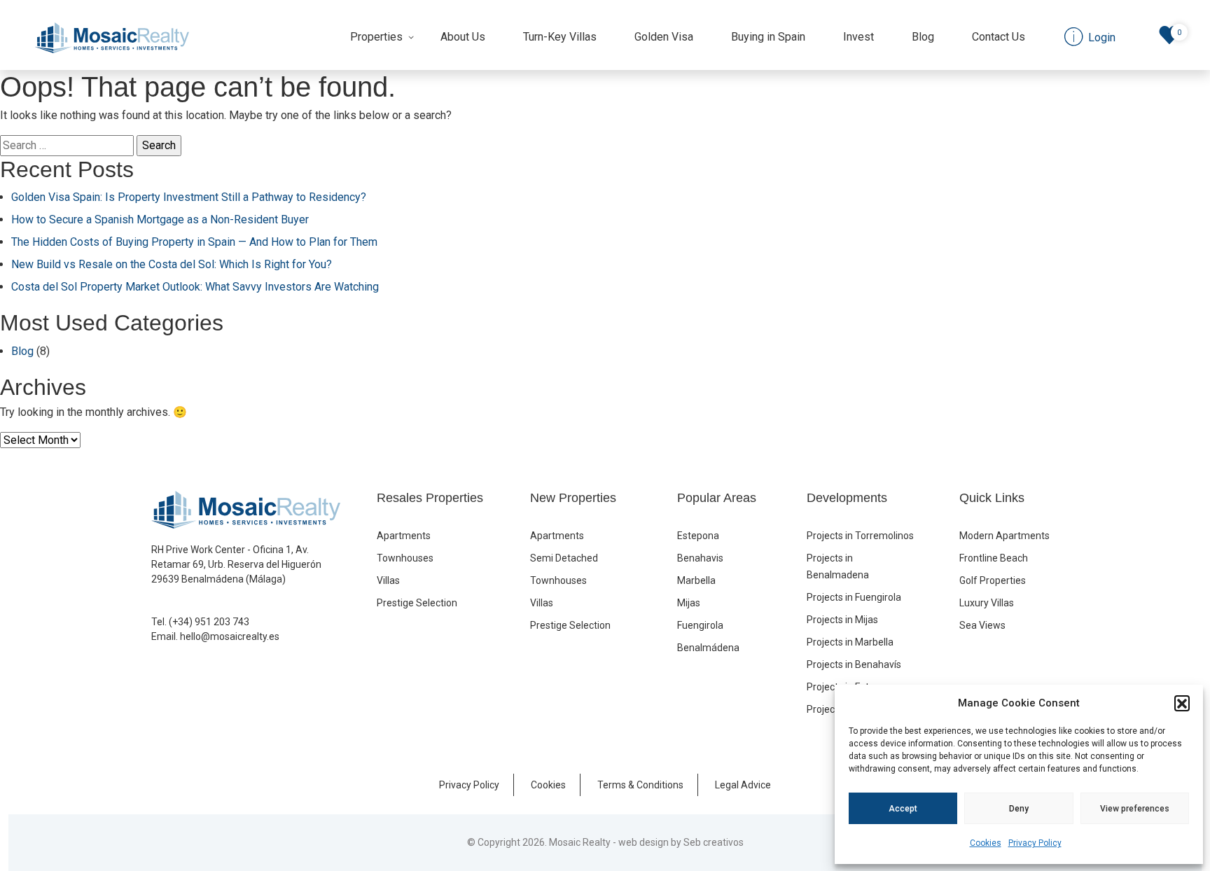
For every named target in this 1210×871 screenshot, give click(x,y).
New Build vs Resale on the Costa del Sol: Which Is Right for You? (171, 264)
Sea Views (982, 625)
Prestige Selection (417, 602)
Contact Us (998, 36)
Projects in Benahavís (854, 664)
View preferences (1134, 809)
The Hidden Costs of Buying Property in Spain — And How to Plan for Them (194, 242)
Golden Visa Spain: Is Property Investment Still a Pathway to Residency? (188, 197)
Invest (858, 36)
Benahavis (700, 558)
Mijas (688, 602)
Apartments (404, 535)
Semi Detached (564, 558)
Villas (388, 580)
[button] (1182, 703)
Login (1100, 37)
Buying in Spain (768, 36)
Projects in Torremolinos (860, 535)
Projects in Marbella (850, 642)
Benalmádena (708, 647)
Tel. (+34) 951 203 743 (200, 621)
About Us (462, 36)
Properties (376, 36)
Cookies (985, 843)
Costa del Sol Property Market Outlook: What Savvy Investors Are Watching (195, 286)
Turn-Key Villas (560, 36)
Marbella (696, 580)
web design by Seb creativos (681, 842)
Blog (923, 36)
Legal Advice (743, 784)
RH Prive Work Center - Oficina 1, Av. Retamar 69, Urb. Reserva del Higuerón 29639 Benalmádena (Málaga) (236, 564)
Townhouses (405, 558)
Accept (903, 809)
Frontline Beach (993, 558)
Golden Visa (663, 36)
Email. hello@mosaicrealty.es (215, 636)
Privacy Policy (1035, 843)
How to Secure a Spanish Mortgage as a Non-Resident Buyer (160, 219)
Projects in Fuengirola (854, 597)
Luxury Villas (986, 602)
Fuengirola (700, 625)
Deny (1019, 809)
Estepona (698, 535)
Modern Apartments (1004, 535)
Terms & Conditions (640, 784)
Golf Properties (992, 580)
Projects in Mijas (842, 619)
